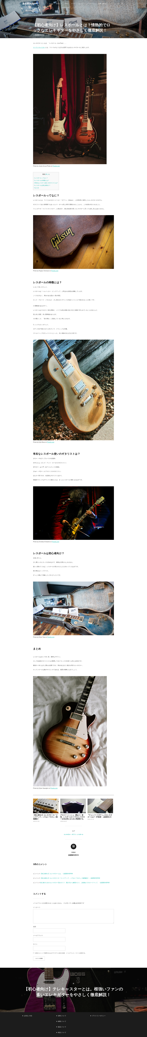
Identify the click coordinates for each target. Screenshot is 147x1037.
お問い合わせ (102, 3)
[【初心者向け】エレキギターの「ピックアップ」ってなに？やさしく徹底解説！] (46, 806)
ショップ (80, 3)
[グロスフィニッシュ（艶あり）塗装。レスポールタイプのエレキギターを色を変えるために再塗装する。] (73, 806)
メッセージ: (36, 907)
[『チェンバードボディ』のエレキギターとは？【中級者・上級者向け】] (100, 806)
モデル (58, 3)
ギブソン (74, 834)
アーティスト (92, 3)
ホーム (51, 3)
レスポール (80, 834)
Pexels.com (56, 166)
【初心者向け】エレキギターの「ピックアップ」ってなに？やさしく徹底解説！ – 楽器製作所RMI (70, 878)
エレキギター (67, 834)
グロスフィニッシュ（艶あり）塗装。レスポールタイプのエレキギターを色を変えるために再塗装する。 (72, 817)
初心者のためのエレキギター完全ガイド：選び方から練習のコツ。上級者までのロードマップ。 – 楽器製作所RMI (74, 882)
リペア (73, 3)
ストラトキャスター (39, 47)
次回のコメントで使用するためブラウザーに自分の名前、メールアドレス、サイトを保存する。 (60, 953)
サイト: (35, 944)
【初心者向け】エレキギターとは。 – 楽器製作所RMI (56, 873)
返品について (62, 1027)
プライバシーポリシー (99, 1015)
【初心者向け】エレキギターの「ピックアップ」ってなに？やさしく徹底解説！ (45, 817)
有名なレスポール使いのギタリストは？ (46, 183)
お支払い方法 (28, 1015)
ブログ (66, 3)
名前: (34, 926)
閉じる (47, 174)
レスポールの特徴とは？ (41, 180)
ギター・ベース (52, 35)
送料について (62, 1015)
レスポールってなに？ (41, 178)
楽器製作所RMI (30, 3)
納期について (62, 1021)
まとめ (36, 188)
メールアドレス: (38, 935)
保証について (62, 1032)
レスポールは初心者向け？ (42, 185)
